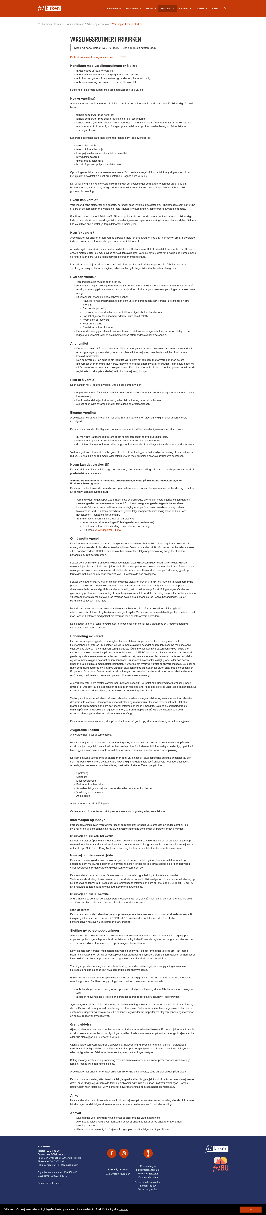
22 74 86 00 (53, 1150)
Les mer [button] (123, 1209)
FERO (152, 1185)
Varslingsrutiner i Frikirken (127, 24)
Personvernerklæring (49, 1183)
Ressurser (59, 24)
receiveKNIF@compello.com (62, 1164)
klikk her (153, 1173)
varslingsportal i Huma (108, 529)
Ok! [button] (251, 1209)
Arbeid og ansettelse (98, 24)
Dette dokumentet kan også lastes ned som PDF (98, 57)
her (156, 1177)
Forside (46, 24)
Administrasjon (75, 24)
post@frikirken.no (55, 1154)
